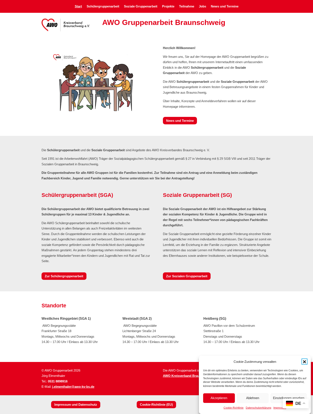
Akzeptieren (219, 398)
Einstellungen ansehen (288, 398)
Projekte (168, 6)
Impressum (279, 408)
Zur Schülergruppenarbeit (64, 276)
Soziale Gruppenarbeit (140, 6)
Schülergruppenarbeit (103, 6)
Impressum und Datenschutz (75, 404)
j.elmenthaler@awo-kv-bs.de (73, 386)
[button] (304, 362)
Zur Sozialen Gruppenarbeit (186, 276)
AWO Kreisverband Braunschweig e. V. (192, 376)
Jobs (202, 6)
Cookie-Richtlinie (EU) (156, 404)
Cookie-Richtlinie (234, 408)
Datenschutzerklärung (258, 408)
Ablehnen (252, 398)
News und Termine (224, 6)
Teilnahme (186, 6)
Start (78, 6)
